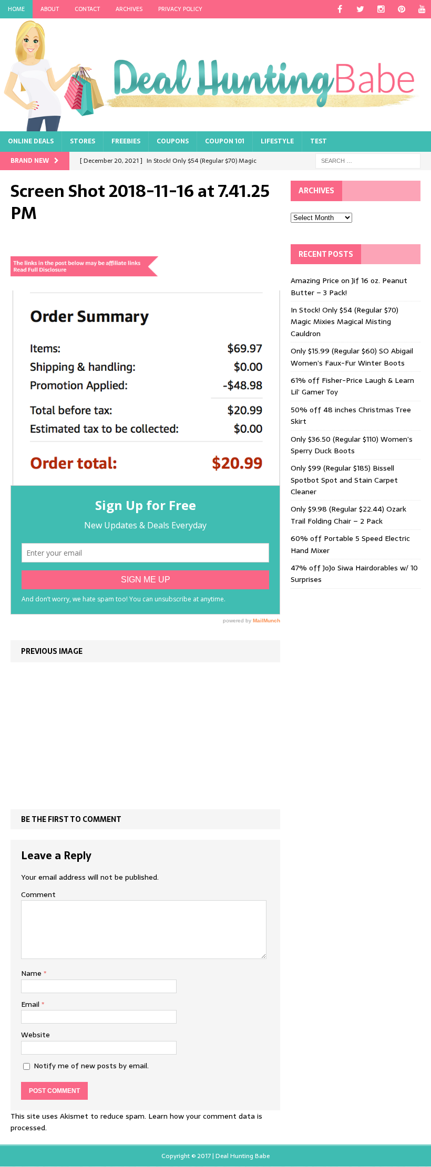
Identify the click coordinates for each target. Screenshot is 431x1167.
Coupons (173, 141)
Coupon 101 (224, 141)
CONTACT (87, 9)
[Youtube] (422, 9)
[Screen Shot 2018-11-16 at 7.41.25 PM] (145, 479)
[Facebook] (340, 9)
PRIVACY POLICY (180, 9)
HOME (16, 9)
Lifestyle (277, 141)
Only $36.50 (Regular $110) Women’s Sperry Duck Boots (352, 444)
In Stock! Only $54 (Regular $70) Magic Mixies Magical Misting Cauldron (344, 321)
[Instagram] (381, 9)
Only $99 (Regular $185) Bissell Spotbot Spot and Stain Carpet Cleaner (344, 479)
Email (31, 1004)
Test (318, 141)
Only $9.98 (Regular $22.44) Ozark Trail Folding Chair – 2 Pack (348, 514)
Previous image (52, 651)
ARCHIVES (129, 9)
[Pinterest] (401, 9)
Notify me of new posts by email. (91, 1065)
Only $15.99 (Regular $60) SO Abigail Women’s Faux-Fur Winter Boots (352, 356)
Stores (82, 141)
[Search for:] (367, 160)
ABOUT (49, 9)
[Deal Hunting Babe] (215, 74)
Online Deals (31, 141)
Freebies (125, 141)
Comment (38, 894)
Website (35, 1034)
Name (32, 973)
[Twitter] (360, 9)
